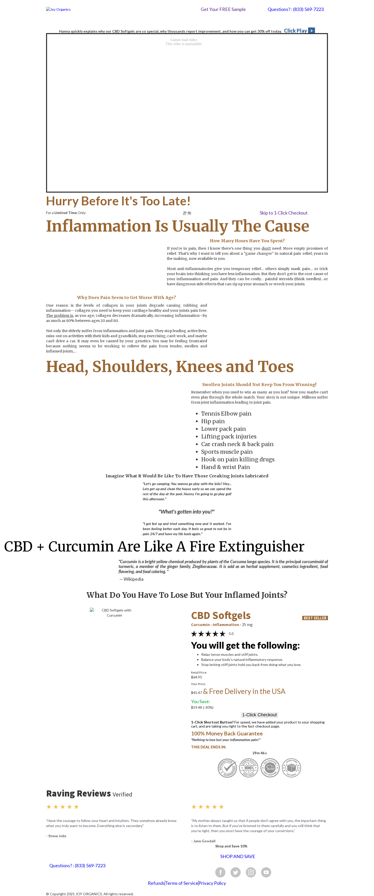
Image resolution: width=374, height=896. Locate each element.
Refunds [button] (156, 883)
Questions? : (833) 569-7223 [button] (296, 9)
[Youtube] (266, 872)
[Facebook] (220, 872)
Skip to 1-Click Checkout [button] (284, 213)
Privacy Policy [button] (212, 883)
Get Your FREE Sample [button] (223, 9)
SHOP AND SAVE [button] (237, 856)
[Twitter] (236, 872)
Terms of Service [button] (181, 883)
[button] (114, 621)
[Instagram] (251, 872)
